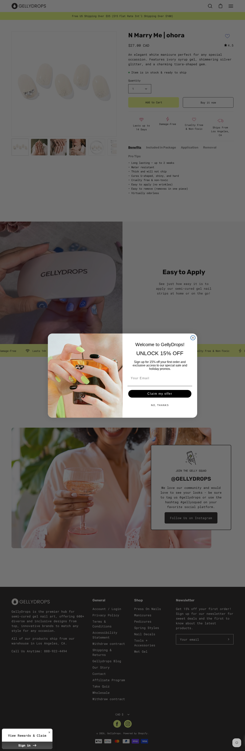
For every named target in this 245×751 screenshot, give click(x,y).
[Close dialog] (193, 337)
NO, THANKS (160, 405)
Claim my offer (159, 393)
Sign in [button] (25, 745)
